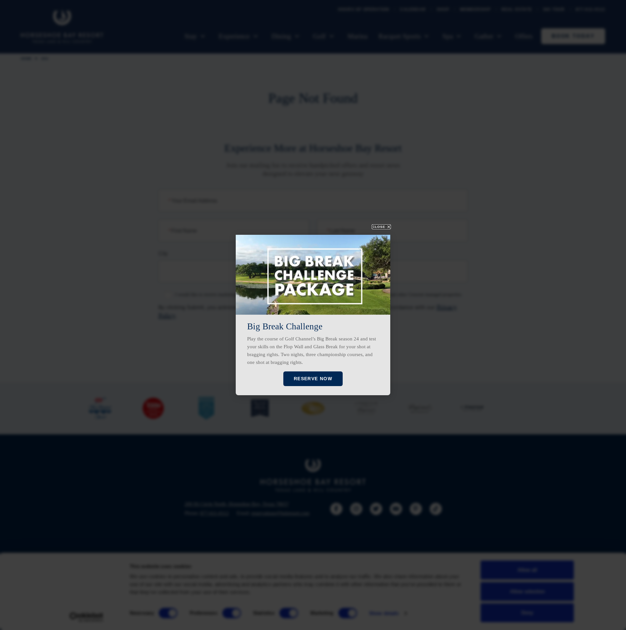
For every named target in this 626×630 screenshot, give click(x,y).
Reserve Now (313, 378)
